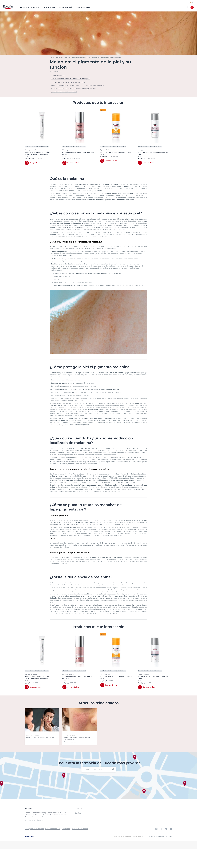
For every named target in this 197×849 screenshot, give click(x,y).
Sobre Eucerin (65, 7)
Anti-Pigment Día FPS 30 (67, 489)
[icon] (113, 769)
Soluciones (49, 7)
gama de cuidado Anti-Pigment (67, 474)
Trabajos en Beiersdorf (122, 836)
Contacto (78, 813)
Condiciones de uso (52, 829)
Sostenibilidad (83, 7)
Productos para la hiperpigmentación (106, 57)
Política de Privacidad (80, 829)
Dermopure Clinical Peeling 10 (113, 531)
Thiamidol (114, 478)
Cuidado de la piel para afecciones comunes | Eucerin (70, 57)
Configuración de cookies (34, 829)
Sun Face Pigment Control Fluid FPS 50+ (82, 420)
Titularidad (66, 829)
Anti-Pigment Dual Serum (77, 482)
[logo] (8, 7)
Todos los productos (30, 7)
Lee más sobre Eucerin (34, 820)
